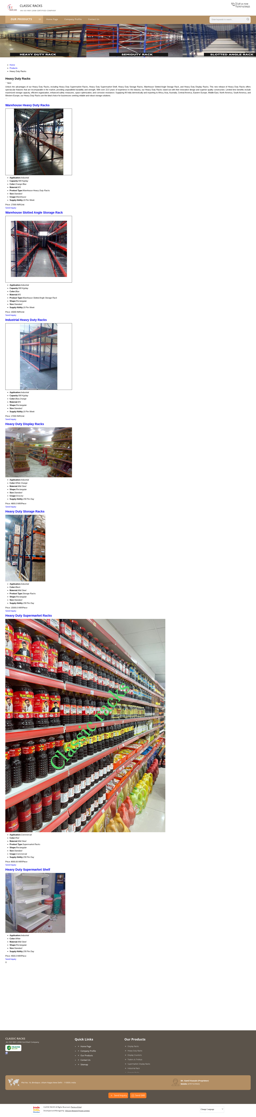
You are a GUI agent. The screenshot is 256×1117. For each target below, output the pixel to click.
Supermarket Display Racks (139, 1064)
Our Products (21, 19)
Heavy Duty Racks (135, 1050)
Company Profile (73, 19)
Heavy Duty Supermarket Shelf (27, 869)
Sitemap (84, 1064)
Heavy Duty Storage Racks (25, 511)
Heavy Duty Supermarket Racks (28, 615)
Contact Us (93, 19)
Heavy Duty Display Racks (24, 424)
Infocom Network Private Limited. (77, 1111)
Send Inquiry (10, 208)
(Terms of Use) (76, 1107)
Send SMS (140, 1095)
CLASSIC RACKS (38, 7)
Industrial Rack (134, 1068)
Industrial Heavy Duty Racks (26, 320)
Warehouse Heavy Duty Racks (27, 105)
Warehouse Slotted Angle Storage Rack (34, 212)
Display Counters (135, 1055)
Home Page (52, 19)
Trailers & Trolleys (135, 1059)
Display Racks (133, 1046)
